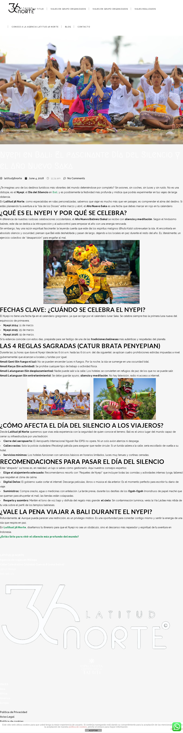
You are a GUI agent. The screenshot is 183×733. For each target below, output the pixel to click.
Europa (4, 702)
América (5, 698)
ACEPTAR (93, 730)
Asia (2, 689)
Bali (55, 192)
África (3, 693)
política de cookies (78, 727)
